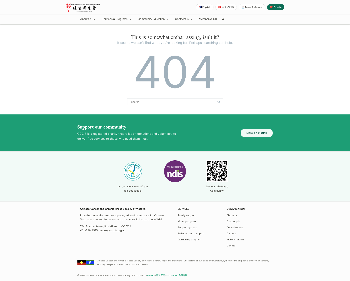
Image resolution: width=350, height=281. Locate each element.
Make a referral (235, 239)
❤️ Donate (276, 7)
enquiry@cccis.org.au (112, 230)
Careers (231, 233)
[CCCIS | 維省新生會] (83, 7)
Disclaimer (171, 275)
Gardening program (189, 239)
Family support (187, 215)
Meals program (187, 221)
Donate (231, 245)
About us (232, 215)
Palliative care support (191, 233)
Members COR (208, 19)
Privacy (151, 275)
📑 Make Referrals (252, 7)
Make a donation (256, 133)
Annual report (235, 227)
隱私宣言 (160, 275)
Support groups (187, 227)
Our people (233, 221)
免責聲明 (183, 275)
